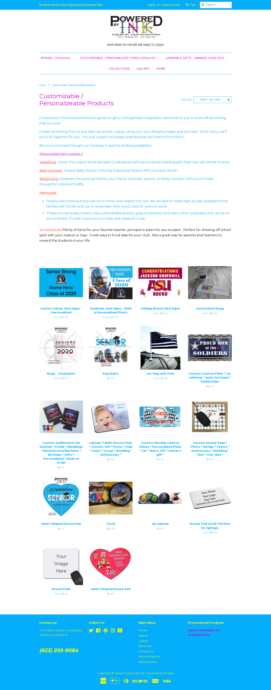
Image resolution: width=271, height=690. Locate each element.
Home (161, 68)
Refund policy (147, 661)
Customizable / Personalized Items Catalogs (118, 58)
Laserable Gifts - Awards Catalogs (195, 58)
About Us (144, 646)
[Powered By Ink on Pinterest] (105, 631)
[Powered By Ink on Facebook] (98, 631)
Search (143, 635)
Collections (119, 68)
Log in (151, 5)
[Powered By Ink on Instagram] (113, 631)
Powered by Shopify (159, 673)
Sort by (186, 99)
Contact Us (145, 651)
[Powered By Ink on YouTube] (120, 631)
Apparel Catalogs (56, 58)
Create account (170, 5)
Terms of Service (149, 656)
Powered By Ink (134, 673)
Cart (192, 5)
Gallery (143, 68)
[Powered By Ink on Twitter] (91, 631)
